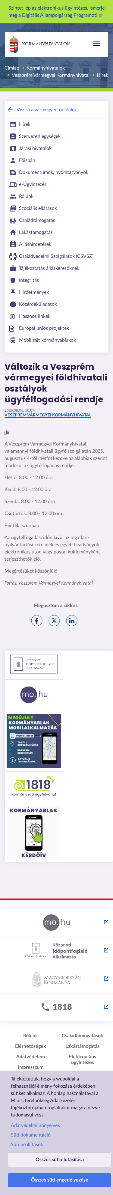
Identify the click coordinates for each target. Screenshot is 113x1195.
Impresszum (30, 1067)
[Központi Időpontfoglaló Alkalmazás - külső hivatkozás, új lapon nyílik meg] (56, 951)
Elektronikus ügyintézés (82, 1059)
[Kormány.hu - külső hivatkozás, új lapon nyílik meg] (56, 979)
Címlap (12, 68)
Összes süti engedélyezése (59, 1180)
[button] (7, 433)
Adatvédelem (30, 1056)
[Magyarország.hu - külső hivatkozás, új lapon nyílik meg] (56, 923)
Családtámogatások (82, 1035)
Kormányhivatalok (46, 44)
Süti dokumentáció (31, 1135)
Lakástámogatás (82, 1046)
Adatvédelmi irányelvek (35, 1125)
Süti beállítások (27, 1144)
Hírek (102, 75)
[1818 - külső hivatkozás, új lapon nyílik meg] (56, 1008)
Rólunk (30, 1035)
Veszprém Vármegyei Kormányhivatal (50, 75)
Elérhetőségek (30, 1046)
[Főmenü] (96, 44)
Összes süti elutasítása (60, 1159)
